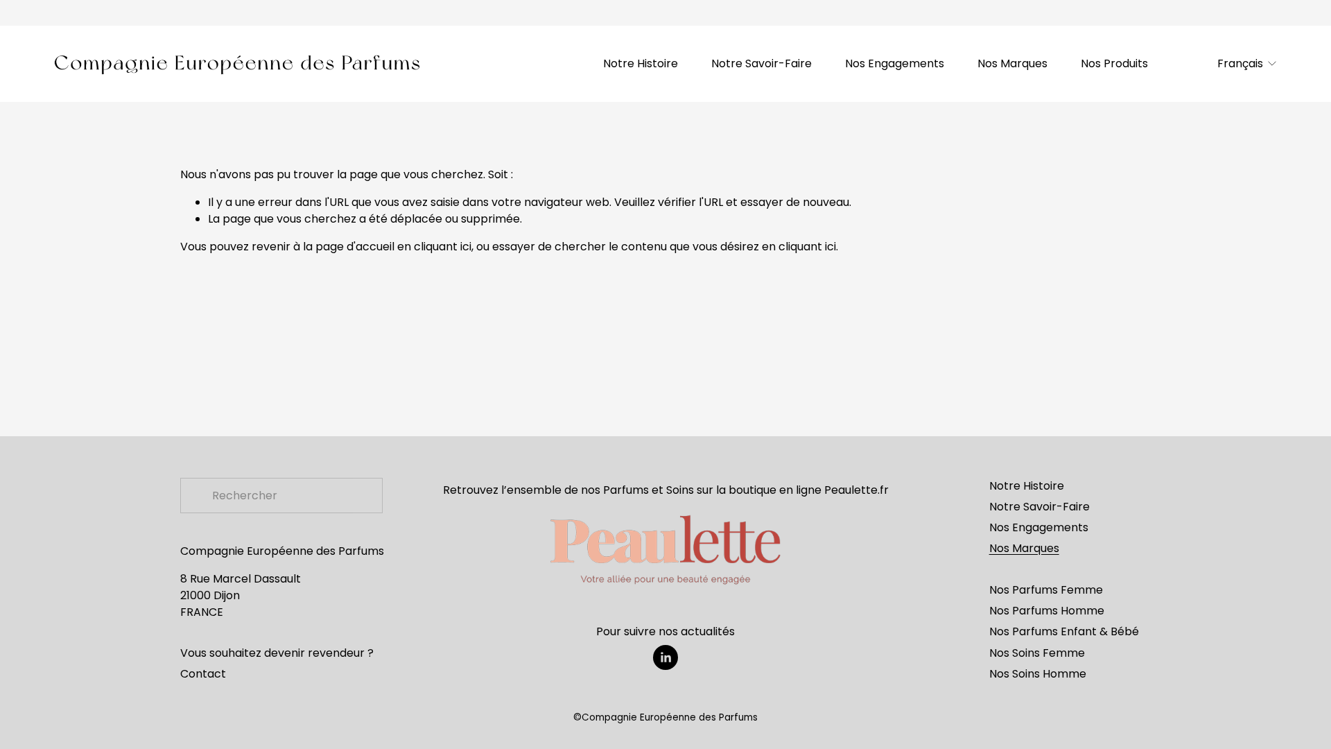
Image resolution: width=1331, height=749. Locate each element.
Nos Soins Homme (1037, 674)
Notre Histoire (640, 63)
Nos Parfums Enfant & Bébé (1064, 631)
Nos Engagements (894, 63)
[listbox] (1239, 64)
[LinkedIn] (665, 657)
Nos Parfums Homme (1046, 611)
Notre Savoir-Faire (761, 63)
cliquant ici (442, 247)
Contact (203, 674)
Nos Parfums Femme (1046, 590)
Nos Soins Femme (1037, 653)
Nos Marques (1012, 63)
